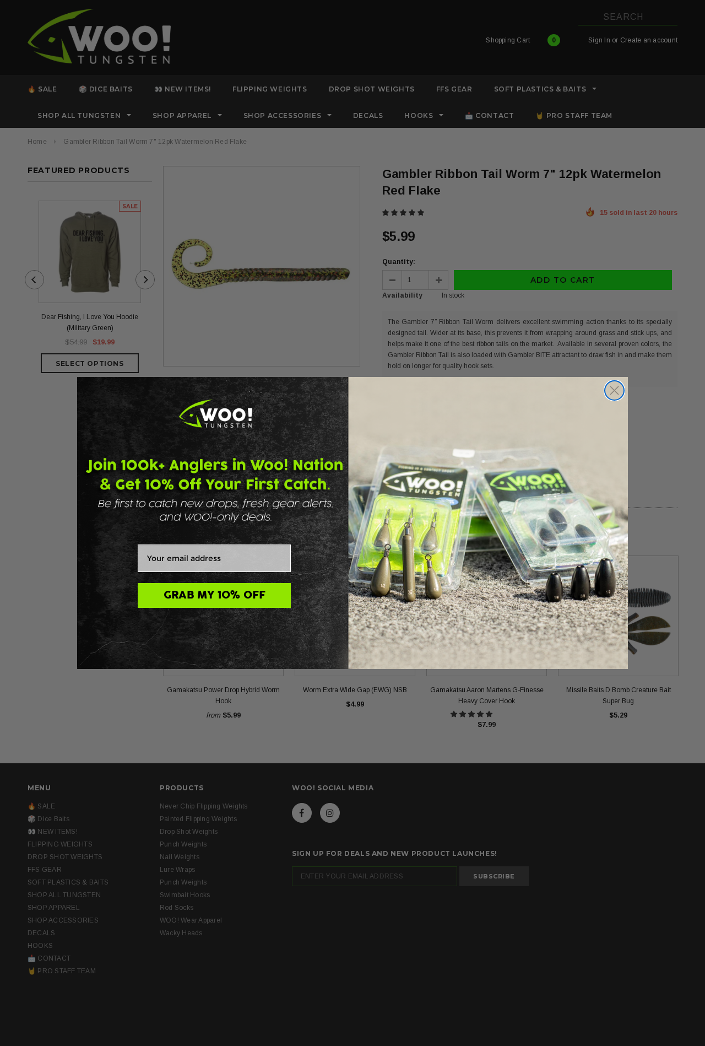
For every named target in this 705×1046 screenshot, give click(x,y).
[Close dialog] (614, 390)
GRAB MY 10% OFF (214, 595)
